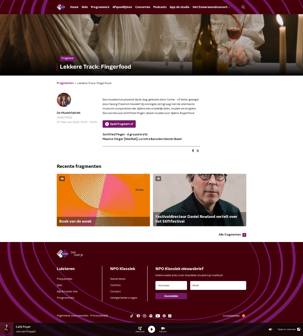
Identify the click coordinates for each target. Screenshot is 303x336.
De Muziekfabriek (68, 113)
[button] (140, 329)
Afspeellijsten (122, 7)
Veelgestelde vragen (123, 297)
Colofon (115, 285)
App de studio (180, 7)
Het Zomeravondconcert (210, 7)
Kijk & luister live (67, 291)
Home (74, 7)
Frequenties (64, 279)
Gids (85, 7)
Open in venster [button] (287, 329)
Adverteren (117, 279)
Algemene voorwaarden (72, 315)
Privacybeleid (99, 315)
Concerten (142, 7)
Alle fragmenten (230, 234)
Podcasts (159, 7)
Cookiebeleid (231, 315)
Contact (115, 291)
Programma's (100, 7)
